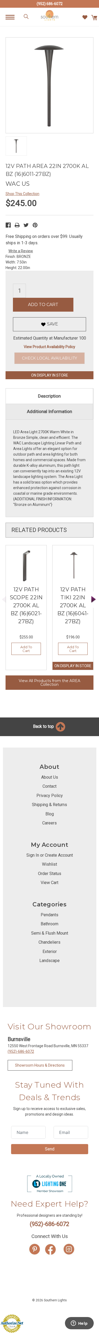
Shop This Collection (22, 194)
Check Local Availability (49, 358)
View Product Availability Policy (49, 347)
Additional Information (49, 411)
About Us (49, 777)
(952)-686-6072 (21, 1051)
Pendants (49, 914)
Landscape (49, 960)
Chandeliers (49, 942)
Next (93, 599)
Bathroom (49, 923)
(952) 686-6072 (50, 4)
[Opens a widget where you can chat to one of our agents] (79, 1323)
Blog (49, 813)
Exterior (50, 951)
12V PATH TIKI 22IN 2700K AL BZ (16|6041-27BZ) (73, 605)
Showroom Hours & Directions (40, 1065)
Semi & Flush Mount (49, 933)
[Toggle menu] (13, 17)
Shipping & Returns (49, 804)
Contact (49, 786)
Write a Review (20, 251)
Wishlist (49, 864)
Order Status (49, 873)
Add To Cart (26, 649)
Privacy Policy (49, 795)
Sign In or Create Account (49, 855)
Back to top (44, 726)
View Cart (49, 882)
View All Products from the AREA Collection (49, 682)
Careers (49, 823)
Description (49, 396)
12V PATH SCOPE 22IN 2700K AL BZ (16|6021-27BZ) (26, 605)
